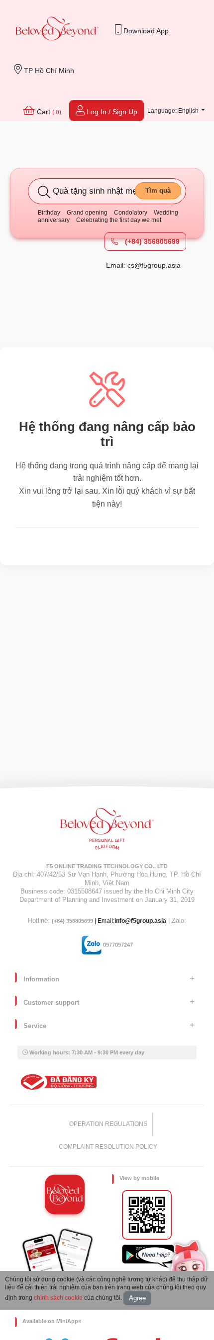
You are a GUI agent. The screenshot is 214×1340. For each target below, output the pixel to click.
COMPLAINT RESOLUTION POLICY (108, 1146)
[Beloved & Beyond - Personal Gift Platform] (107, 832)
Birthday (49, 212)
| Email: (83, 920)
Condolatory (130, 212)
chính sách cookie (58, 1297)
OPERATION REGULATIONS (108, 1123)
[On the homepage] (57, 29)
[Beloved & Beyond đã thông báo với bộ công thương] (57, 1082)
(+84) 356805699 (151, 241)
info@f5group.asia (140, 920)
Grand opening (87, 212)
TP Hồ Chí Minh (48, 70)
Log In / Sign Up (111, 112)
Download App (145, 31)
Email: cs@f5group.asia (143, 265)
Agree (137, 1298)
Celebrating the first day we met (118, 220)
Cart (48, 112)
